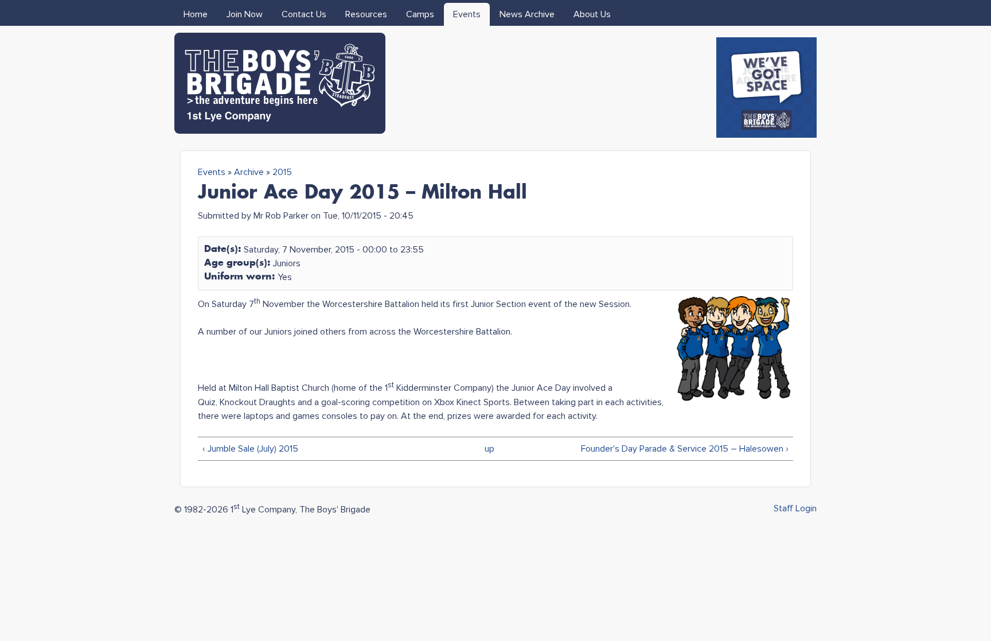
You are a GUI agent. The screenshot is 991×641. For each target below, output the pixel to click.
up (489, 448)
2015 (282, 172)
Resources (366, 14)
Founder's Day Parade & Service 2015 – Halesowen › (685, 448)
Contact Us (304, 14)
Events (467, 14)
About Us (592, 14)
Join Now (245, 14)
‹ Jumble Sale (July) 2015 (250, 448)
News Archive (527, 14)
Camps (420, 14)
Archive (249, 172)
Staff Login (795, 508)
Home (196, 14)
